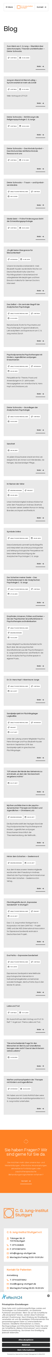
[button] (9, 7)
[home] (25, 7)
